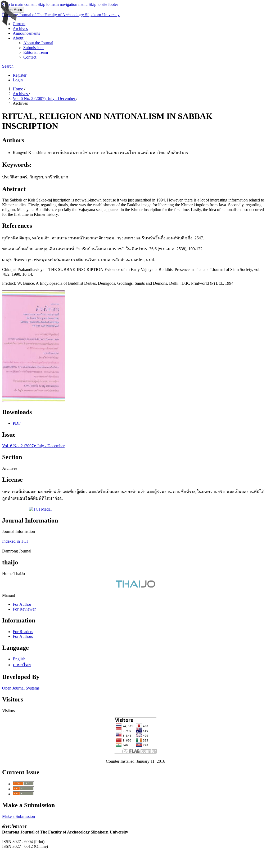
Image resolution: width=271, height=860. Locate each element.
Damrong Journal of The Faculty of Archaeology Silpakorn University (61, 14)
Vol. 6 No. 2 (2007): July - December (44, 98)
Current (19, 23)
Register (19, 75)
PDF (17, 423)
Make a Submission (18, 816)
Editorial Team (35, 52)
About (18, 38)
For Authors (23, 636)
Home (18, 89)
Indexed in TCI (15, 541)
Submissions (33, 47)
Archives (20, 28)
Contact (29, 57)
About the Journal (38, 43)
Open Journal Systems (20, 688)
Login (18, 80)
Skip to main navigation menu (63, 4)
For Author (22, 604)
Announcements (26, 33)
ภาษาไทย (22, 664)
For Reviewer (24, 609)
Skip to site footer (103, 4)
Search (7, 66)
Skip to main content (19, 4)
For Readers (23, 631)
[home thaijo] (135, 586)
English (19, 659)
